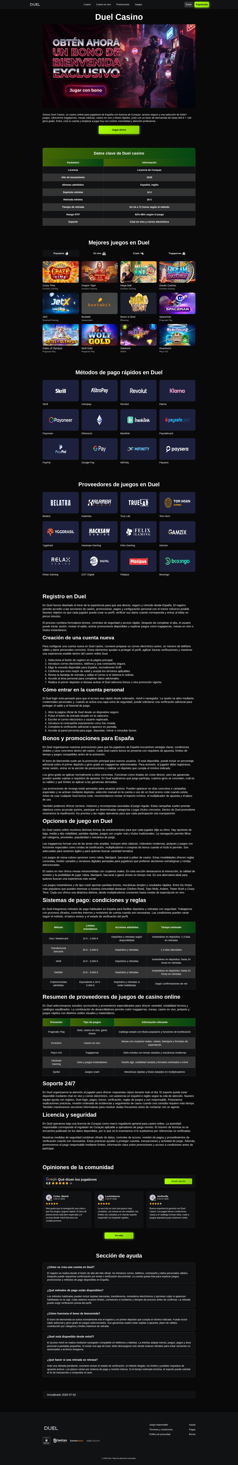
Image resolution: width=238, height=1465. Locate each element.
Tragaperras (175, 253)
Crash (136, 253)
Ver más (119, 1235)
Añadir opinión (178, 1181)
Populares (58, 253)
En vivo (97, 253)
